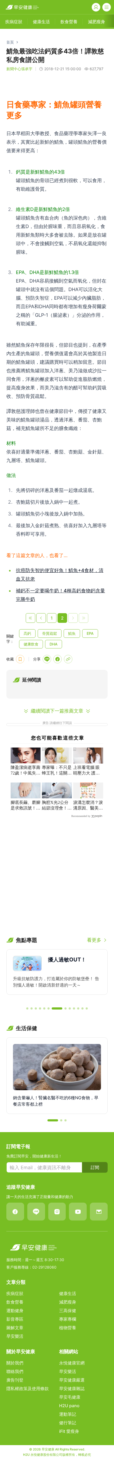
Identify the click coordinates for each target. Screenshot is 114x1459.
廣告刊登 (14, 1380)
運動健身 (14, 1310)
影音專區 (14, 1319)
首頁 (10, 42)
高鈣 (27, 633)
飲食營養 (14, 1302)
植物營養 (67, 1327)
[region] (57, 975)
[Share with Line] (47, 659)
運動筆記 (67, 1414)
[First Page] (30, 618)
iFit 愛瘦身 (69, 1431)
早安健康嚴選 (72, 1380)
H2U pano (69, 1405)
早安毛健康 (69, 1397)
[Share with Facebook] (57, 659)
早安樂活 (14, 1336)
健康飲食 (31, 644)
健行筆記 (67, 1422)
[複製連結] (68, 659)
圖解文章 (14, 1327)
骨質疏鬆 (49, 633)
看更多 (94, 940)
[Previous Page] (41, 618)
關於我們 (14, 1363)
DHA (54, 644)
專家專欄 (67, 1319)
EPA (90, 633)
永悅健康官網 (72, 1363)
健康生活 (67, 1293)
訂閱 (95, 1167)
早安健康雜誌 (72, 1388)
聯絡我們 (14, 1371)
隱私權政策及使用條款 (27, 1388)
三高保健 (67, 1310)
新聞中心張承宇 (19, 69)
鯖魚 (72, 633)
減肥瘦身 (67, 1302)
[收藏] (20, 659)
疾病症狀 (14, 1293)
